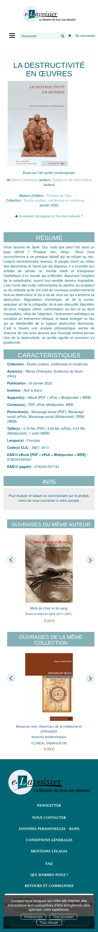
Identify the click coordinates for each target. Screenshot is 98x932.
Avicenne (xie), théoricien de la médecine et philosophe (49, 728)
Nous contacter (49, 817)
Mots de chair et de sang (49, 608)
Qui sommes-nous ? (49, 875)
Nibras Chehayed (24, 179)
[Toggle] (12, 35)
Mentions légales (49, 851)
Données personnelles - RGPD (49, 829)
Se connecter (85, 35)
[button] (37, 123)
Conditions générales (49, 840)
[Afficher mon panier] (69, 35)
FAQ (49, 863)
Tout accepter (63, 916)
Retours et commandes (49, 886)
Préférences (33, 916)
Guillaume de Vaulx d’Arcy (72, 179)
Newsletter (49, 805)
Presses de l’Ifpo (59, 195)
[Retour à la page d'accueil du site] (49, 14)
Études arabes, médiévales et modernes (54, 200)
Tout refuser (49, 922)
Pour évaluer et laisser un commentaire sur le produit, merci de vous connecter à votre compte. (49, 498)
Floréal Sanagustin (48, 743)
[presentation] (11, 559)
